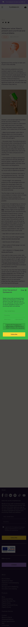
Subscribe (14, 334)
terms (17, 325)
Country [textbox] (7, 315)
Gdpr (3, 326)
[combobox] (14, 315)
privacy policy (10, 326)
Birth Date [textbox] (7, 319)
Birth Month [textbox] (19, 319)
